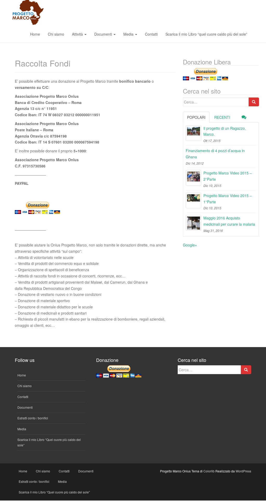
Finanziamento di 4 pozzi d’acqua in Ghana (215, 153)
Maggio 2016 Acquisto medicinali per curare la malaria (229, 221)
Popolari (196, 117)
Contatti (151, 34)
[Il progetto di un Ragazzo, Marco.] (193, 133)
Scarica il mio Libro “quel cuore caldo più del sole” (206, 34)
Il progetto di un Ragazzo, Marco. (224, 131)
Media (129, 34)
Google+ (190, 245)
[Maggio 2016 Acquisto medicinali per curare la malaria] (193, 223)
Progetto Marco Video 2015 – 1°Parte (227, 198)
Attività (78, 34)
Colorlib (209, 471)
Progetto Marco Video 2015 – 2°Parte (227, 176)
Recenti (222, 117)
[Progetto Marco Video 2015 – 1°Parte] (193, 200)
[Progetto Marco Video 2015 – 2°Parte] (193, 178)
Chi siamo (56, 34)
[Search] (254, 101)
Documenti (103, 34)
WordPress (243, 471)
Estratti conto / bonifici (32, 418)
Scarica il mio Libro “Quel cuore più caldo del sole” (54, 492)
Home (35, 34)
